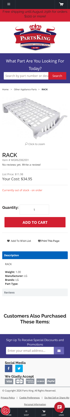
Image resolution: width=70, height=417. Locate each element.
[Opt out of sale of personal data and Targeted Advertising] (5, 410)
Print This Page (50, 240)
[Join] (59, 350)
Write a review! (31, 164)
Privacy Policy (8, 397)
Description (11, 255)
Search (57, 76)
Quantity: (11, 207)
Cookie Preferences (29, 397)
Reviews (9, 292)
